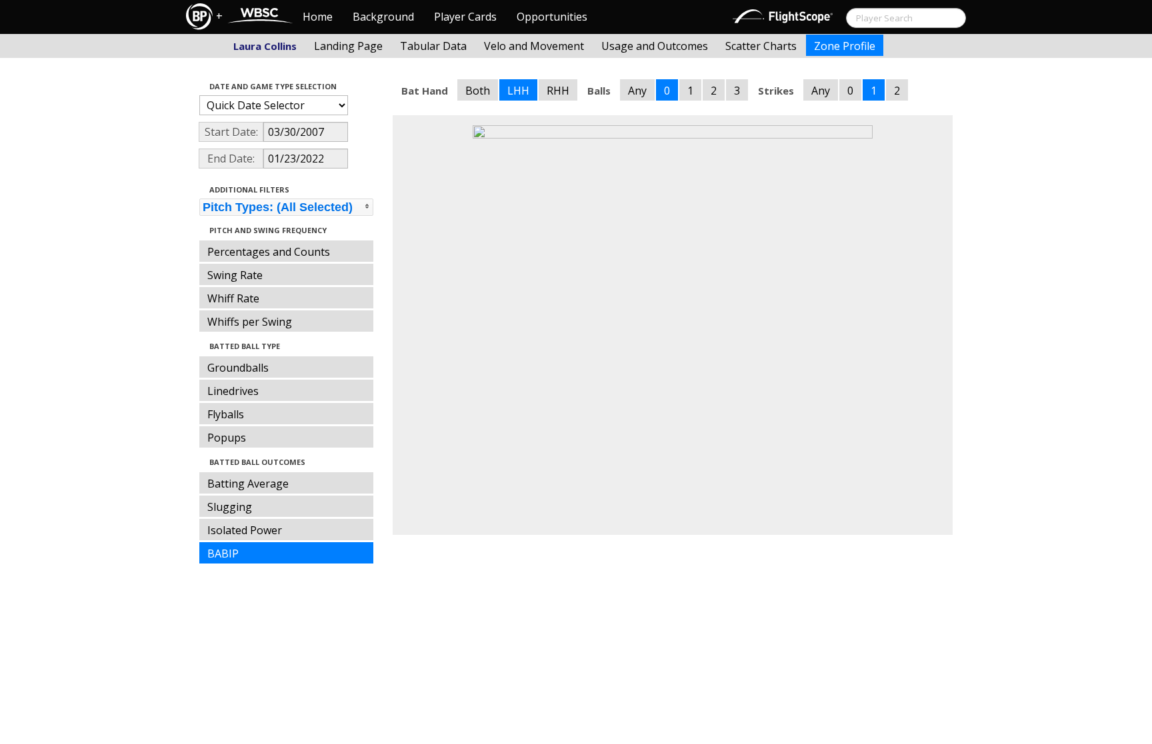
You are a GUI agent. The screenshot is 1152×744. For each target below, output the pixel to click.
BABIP (223, 553)
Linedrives (233, 391)
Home (318, 16)
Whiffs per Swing (249, 321)
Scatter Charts (761, 46)
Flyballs (225, 414)
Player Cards (465, 16)
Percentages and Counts (268, 251)
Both (477, 90)
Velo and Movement (534, 46)
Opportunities (552, 16)
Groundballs (238, 367)
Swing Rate (235, 275)
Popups (226, 437)
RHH (558, 90)
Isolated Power (244, 530)
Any (637, 90)
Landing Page (348, 46)
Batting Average (248, 483)
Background (383, 16)
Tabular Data (433, 46)
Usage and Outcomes (654, 46)
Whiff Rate (233, 298)
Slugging (229, 507)
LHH (518, 90)
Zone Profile (844, 46)
